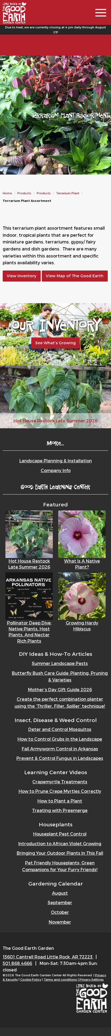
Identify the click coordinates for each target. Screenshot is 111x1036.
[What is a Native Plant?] (82, 533)
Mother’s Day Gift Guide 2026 (60, 689)
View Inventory (21, 275)
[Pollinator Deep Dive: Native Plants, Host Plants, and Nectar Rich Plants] (29, 595)
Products (24, 193)
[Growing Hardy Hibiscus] (82, 595)
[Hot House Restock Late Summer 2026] (29, 533)
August (60, 892)
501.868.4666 (17, 963)
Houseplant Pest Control (59, 833)
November (60, 921)
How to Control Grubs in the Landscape (60, 738)
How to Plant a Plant (59, 800)
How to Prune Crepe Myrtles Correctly (60, 791)
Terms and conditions (60, 979)
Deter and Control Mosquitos (59, 729)
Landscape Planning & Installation (55, 460)
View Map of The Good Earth (74, 275)
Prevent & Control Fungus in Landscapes (59, 758)
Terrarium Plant (67, 193)
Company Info (56, 470)
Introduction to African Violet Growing (59, 843)
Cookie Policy (30, 979)
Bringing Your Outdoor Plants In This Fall (60, 852)
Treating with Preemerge (60, 810)
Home (7, 193)
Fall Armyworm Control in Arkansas (60, 748)
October (60, 912)
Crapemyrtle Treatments (59, 781)
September (60, 902)
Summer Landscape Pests (60, 663)
